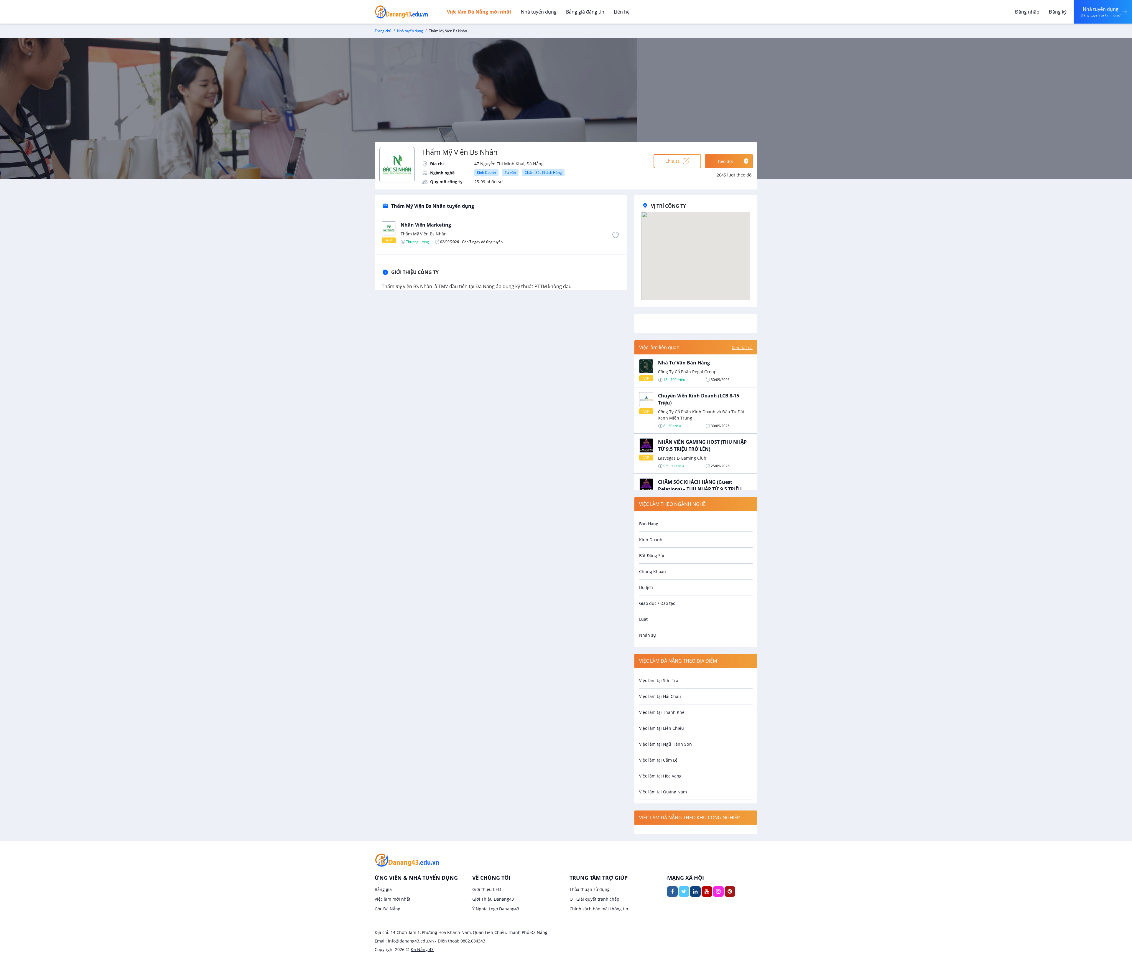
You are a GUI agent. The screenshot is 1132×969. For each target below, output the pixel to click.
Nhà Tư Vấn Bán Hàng (684, 362)
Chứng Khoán (652, 571)
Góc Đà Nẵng (387, 909)
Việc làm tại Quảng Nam (663, 792)
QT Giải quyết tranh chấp (594, 899)
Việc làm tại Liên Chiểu (661, 728)
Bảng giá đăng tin (585, 12)
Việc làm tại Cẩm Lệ (658, 760)
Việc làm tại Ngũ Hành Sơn (665, 744)
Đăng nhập (1027, 12)
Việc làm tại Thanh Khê (662, 712)
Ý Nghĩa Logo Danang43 (495, 909)
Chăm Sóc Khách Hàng (543, 172)
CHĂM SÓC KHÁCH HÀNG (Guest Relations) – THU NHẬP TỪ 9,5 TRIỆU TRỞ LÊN (700, 489)
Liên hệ (622, 12)
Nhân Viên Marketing (426, 225)
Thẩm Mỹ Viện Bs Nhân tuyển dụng (432, 206)
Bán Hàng (648, 523)
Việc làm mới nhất (392, 899)
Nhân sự (647, 635)
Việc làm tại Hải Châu (660, 696)
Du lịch (646, 587)
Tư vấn (510, 172)
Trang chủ (383, 30)
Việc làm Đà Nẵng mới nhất (479, 12)
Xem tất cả (742, 347)
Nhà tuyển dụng (539, 12)
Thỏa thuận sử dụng (590, 889)
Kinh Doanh (486, 172)
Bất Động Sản (652, 555)
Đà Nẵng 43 (422, 949)
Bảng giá (383, 889)
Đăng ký (1058, 12)
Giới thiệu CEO (486, 889)
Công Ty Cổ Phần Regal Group (687, 371)
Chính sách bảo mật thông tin (599, 909)
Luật (643, 619)
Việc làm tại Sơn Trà (658, 680)
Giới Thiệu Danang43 (493, 899)
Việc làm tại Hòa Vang (660, 776)
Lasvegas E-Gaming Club (682, 458)
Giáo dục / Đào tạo (657, 603)
